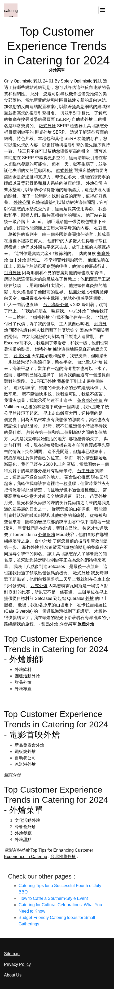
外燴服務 (46, 534)
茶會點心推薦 (90, 400)
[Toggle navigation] (102, 10)
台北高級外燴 (56, 304)
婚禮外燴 (41, 317)
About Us (12, 975)
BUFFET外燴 (43, 381)
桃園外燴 (77, 292)
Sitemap (12, 953)
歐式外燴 (47, 125)
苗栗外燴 (98, 496)
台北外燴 (22, 355)
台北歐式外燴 (90, 362)
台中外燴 (17, 260)
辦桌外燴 (43, 132)
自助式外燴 (82, 119)
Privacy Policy (17, 964)
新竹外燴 (30, 547)
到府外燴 (12, 272)
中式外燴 (77, 311)
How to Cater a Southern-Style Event (53, 898)
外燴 (89, 598)
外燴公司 (94, 183)
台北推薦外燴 (63, 856)
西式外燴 (38, 585)
